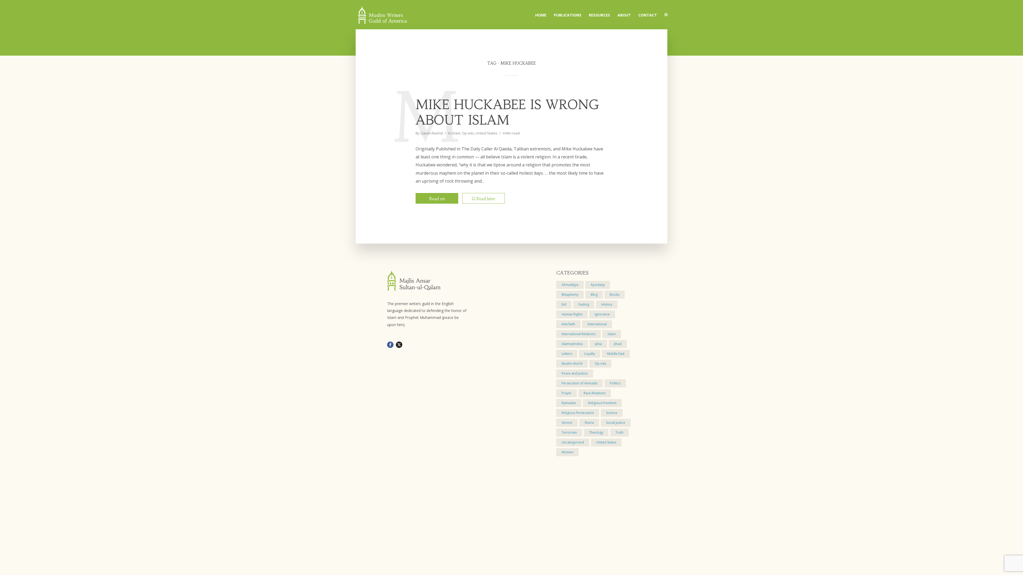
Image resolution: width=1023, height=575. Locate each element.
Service (567, 422)
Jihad (618, 344)
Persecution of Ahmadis (580, 383)
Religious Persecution (578, 412)
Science (611, 412)
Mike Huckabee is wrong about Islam (507, 112)
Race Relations (595, 393)
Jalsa (598, 344)
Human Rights (572, 314)
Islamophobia (572, 344)
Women (567, 452)
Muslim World (572, 363)
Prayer (566, 393)
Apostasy (598, 284)
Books (614, 294)
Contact (647, 15)
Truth (619, 432)
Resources (599, 15)
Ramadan (569, 403)
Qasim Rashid (431, 133)
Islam (456, 133)
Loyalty (589, 353)
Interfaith (568, 324)
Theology (596, 432)
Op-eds (468, 133)
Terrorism (569, 432)
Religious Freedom (602, 403)
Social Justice (615, 422)
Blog (594, 294)
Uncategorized (573, 442)
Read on (437, 198)
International (597, 324)
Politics (615, 383)
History (606, 304)
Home (540, 15)
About (624, 15)
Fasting (583, 304)
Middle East (615, 353)
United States (486, 133)
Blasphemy (570, 294)
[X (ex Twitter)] (399, 345)
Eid (564, 304)
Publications (567, 15)
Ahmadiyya (570, 284)
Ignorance (602, 314)
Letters (567, 353)
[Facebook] (390, 345)
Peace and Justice (575, 373)
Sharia (589, 422)
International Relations (578, 334)
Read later (485, 198)
